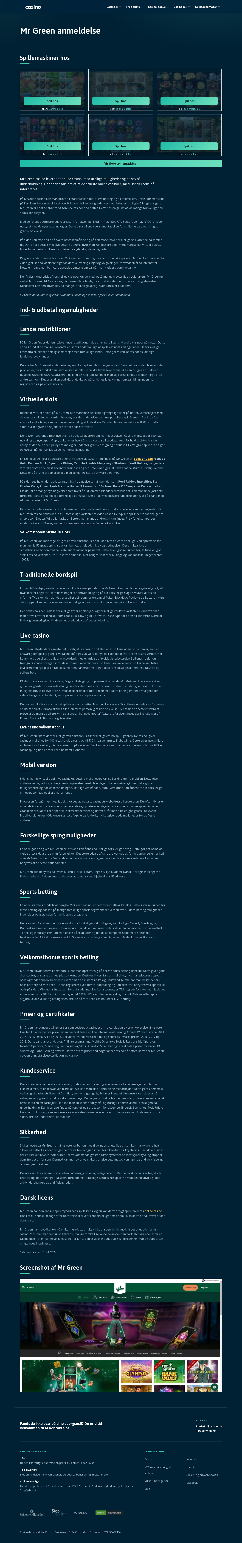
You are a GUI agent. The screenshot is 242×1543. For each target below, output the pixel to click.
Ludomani (192, 1459)
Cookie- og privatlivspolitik (202, 1474)
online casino (153, 1211)
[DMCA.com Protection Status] (109, 1514)
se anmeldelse (55, 108)
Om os (149, 1459)
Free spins (133, 7)
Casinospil (180, 7)
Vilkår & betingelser (156, 1480)
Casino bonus (157, 7)
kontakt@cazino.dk (209, 1426)
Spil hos (52, 101)
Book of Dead (143, 459)
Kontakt (190, 1467)
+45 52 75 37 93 (206, 1430)
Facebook (192, 1482)
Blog (147, 1488)
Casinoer (112, 7)
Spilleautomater (206, 7)
